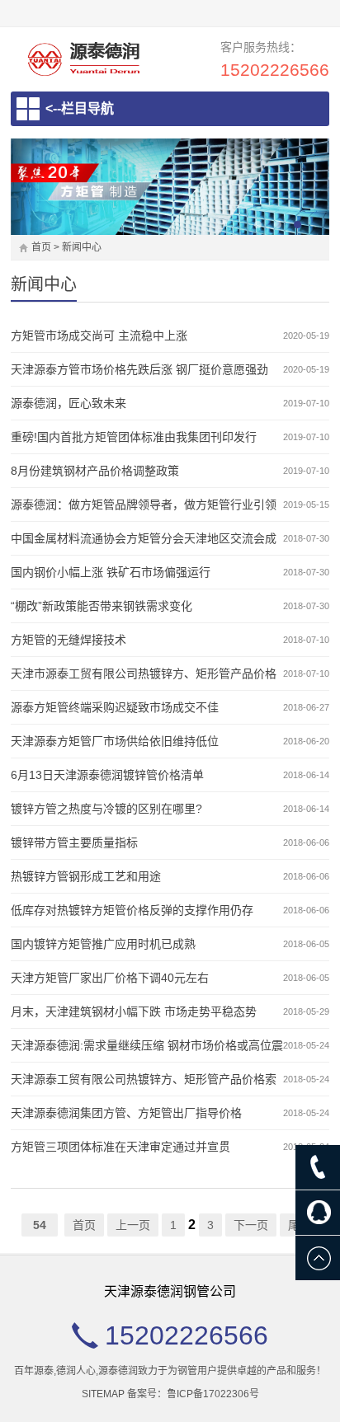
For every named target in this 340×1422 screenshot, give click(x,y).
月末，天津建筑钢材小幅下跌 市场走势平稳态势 (134, 1011)
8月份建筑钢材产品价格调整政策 (95, 470)
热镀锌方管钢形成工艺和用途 (86, 876)
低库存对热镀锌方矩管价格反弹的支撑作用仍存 (132, 910)
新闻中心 (82, 247)
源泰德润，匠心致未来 (68, 403)
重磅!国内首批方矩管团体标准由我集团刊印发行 (134, 436)
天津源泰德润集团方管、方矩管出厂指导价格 (126, 1112)
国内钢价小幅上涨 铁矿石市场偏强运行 (110, 572)
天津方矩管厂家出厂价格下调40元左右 (110, 977)
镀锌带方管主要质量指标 (74, 842)
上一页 (133, 1225)
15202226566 (274, 69)
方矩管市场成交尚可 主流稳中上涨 (99, 335)
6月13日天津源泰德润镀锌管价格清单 (107, 774)
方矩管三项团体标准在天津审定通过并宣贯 (120, 1146)
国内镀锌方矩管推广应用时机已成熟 (103, 943)
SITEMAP (103, 1394)
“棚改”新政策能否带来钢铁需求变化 (101, 605)
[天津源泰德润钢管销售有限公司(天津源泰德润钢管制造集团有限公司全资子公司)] (83, 59)
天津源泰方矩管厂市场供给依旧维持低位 (115, 741)
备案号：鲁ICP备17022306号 (193, 1394)
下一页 (251, 1225)
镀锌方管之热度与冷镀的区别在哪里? (106, 808)
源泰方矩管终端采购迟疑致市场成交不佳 (115, 707)
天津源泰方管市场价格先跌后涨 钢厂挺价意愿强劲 (139, 369)
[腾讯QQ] (317, 1212)
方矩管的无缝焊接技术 (68, 639)
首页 (41, 247)
